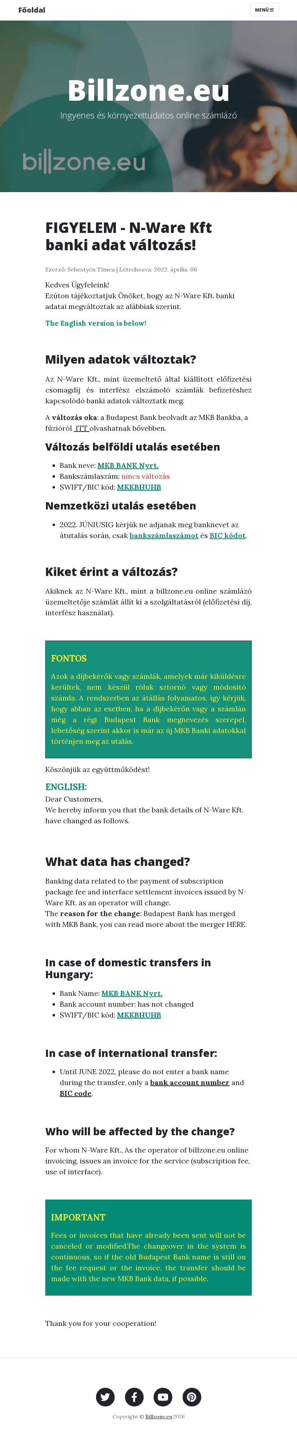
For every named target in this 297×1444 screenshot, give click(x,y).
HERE (236, 924)
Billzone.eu (159, 1416)
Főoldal (31, 10)
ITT (81, 428)
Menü (262, 10)
